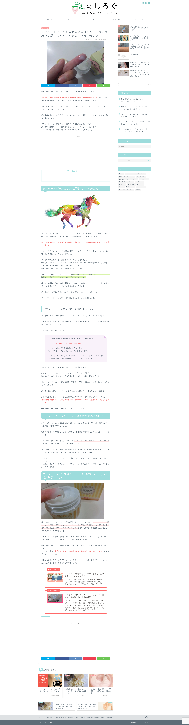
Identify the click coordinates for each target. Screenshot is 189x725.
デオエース (122, 181)
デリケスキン (132, 184)
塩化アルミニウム (124, 189)
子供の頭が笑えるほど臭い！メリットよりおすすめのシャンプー (135, 100)
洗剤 (132, 189)
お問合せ (52, 722)
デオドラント (140, 181)
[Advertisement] (75, 151)
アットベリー (46, 617)
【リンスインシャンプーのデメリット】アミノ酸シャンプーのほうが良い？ (135, 130)
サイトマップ (43, 722)
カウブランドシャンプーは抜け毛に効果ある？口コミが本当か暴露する (135, 108)
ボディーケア (72, 19)
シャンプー (122, 179)
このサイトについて (139, 19)
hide (82, 172)
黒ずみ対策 (45, 28)
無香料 (138, 189)
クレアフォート (141, 176)
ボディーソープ (141, 187)
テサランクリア (144, 179)
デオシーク (131, 181)
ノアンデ (122, 187)
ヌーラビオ (141, 184)
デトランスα (123, 184)
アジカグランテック (131, 174)
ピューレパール (131, 187)
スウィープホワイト (133, 179)
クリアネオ (122, 176)
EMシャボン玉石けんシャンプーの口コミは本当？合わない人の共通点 (135, 123)
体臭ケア (49, 19)
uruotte (121, 174)
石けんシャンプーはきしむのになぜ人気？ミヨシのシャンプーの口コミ (135, 115)
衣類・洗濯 (116, 19)
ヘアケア (94, 19)
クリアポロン (131, 176)
